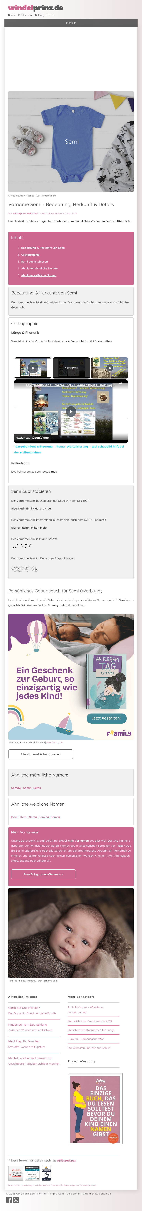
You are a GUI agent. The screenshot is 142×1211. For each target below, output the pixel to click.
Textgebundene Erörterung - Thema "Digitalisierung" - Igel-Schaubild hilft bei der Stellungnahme (70, 385)
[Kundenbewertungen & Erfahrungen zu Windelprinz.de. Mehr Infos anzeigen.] (32, 1179)
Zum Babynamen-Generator (43, 874)
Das (52, 1185)
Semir (37, 788)
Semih (27, 788)
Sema (33, 817)
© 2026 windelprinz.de (20, 1193)
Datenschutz (90, 1193)
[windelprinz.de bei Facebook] (9, 1201)
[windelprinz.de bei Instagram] (16, 1201)
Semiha (44, 817)
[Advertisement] (71, 55)
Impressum (57, 1193)
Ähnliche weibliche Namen (38, 275)
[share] (120, 383)
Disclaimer (73, 1193)
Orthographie (30, 254)
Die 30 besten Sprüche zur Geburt (89, 1048)
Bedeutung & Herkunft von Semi (43, 248)
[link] (20, 385)
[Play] (110, 368)
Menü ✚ (71, 22)
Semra (55, 817)
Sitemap (106, 1193)
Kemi (23, 817)
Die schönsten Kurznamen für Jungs (91, 1030)
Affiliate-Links (66, 1160)
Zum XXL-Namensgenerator (86, 1039)
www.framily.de (54, 742)
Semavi (16, 788)
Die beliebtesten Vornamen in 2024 (90, 1021)
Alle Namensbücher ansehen (41, 754)
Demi (14, 817)
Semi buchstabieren (34, 261)
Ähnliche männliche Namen (39, 268)
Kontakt (42, 1193)
